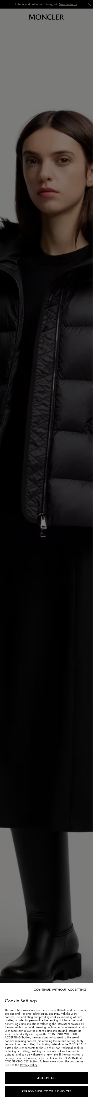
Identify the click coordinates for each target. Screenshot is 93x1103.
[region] (46, 1043)
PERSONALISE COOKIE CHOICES (47, 1091)
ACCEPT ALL (46, 1078)
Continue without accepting (60, 990)
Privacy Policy (28, 1065)
